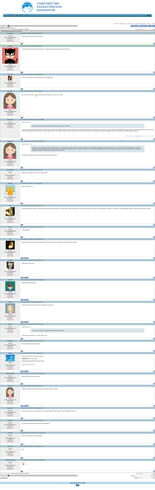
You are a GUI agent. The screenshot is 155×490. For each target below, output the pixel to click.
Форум (1, 29)
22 (44, 432)
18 (44, 373)
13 (44, 279)
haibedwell (10, 446)
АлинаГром (10, 260)
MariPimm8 (10, 74)
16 (42, 340)
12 (42, 260)
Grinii (10, 239)
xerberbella (10, 385)
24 (44, 459)
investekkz (10, 432)
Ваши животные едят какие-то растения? (20, 29)
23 (42, 446)
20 (42, 408)
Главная (10, 14)
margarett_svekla (10, 373)
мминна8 (10, 353)
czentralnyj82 (10, 340)
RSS (153, 23)
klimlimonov (10, 420)
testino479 (10, 46)
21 (42, 420)
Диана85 (10, 301)
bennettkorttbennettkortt (10, 459)
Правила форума (140, 23)
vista (14, 27)
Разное (5, 29)
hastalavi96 (10, 91)
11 (42, 239)
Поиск (148, 23)
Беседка (9, 29)
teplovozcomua (10, 33)
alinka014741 (10, 119)
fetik (10, 205)
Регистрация (19, 14)
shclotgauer (10, 183)
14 (41, 301)
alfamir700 (10, 279)
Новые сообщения (120, 23)
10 (42, 226)
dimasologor (10, 408)
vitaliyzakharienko (10, 169)
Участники (130, 23)
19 (41, 385)
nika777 (10, 324)
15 (42, 324)
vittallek (10, 226)
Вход (26, 14)
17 (42, 353)
